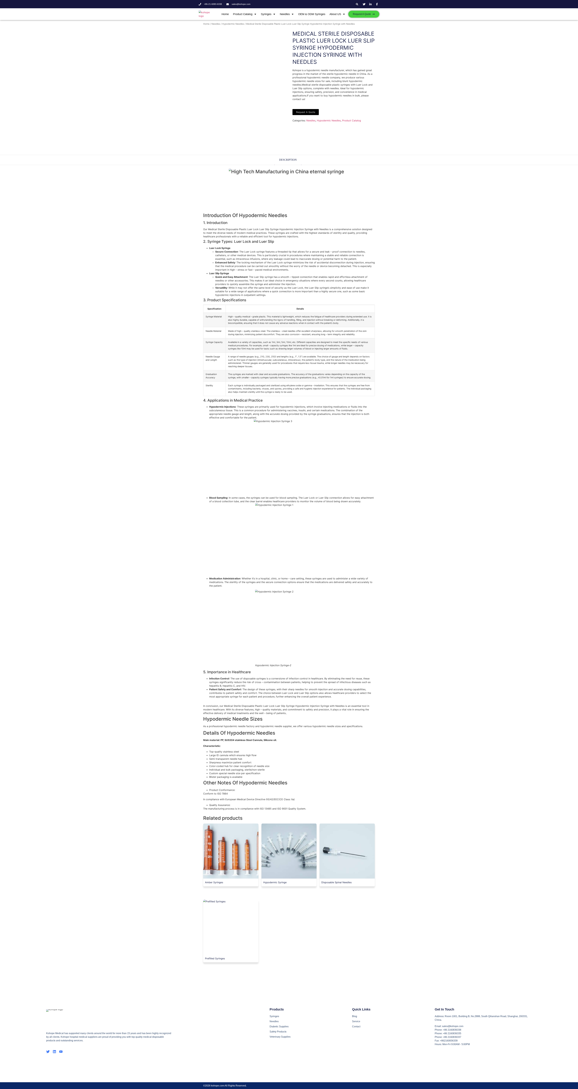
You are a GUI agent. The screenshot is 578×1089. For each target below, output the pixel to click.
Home (225, 14)
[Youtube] (61, 1051)
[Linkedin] (54, 1051)
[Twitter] (48, 1051)
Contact (356, 1026)
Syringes (266, 14)
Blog (354, 1016)
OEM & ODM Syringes (311, 14)
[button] (357, 4)
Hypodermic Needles (233, 24)
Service (356, 1021)
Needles (285, 14)
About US (335, 14)
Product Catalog (242, 14)
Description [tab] (288, 159)
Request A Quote (305, 112)
